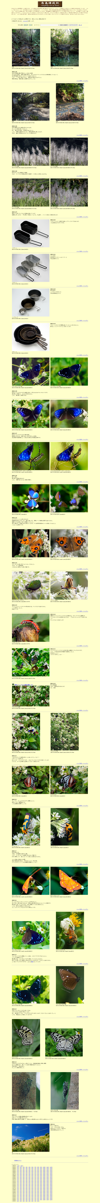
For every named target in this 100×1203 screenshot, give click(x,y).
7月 (35, 1167)
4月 (26, 1167)
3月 (23, 1167)
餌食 (32, 961)
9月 (41, 1167)
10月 (44, 1167)
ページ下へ (85, 80)
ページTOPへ (80, 80)
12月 (22, 1165)
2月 (21, 1167)
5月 (29, 1167)
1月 (18, 1167)
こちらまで (25, 21)
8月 (38, 1167)
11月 (18, 1165)
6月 (32, 1167)
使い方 (80, 25)
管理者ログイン (17, 1160)
